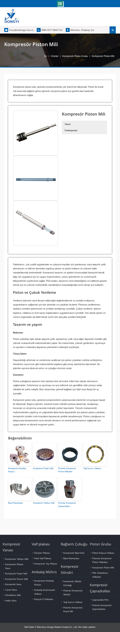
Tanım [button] (68, 124)
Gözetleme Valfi (13, 595)
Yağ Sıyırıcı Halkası (92, 468)
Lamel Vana (11, 590)
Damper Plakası (42, 553)
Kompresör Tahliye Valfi (44, 503)
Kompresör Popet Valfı (43, 468)
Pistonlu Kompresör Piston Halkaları (67, 470)
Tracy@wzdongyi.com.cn (21, 30)
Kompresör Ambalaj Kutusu (17, 470)
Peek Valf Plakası (42, 558)
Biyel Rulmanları (15, 503)
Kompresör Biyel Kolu (74, 553)
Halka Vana (10, 600)
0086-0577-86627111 (52, 30)
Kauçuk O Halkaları (43, 599)
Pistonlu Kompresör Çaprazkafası (67, 504)
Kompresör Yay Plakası (45, 563)
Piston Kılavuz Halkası (103, 553)
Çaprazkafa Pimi (100, 600)
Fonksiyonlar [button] (71, 130)
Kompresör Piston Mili (103, 567)
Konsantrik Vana (13, 584)
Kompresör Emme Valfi (16, 579)
